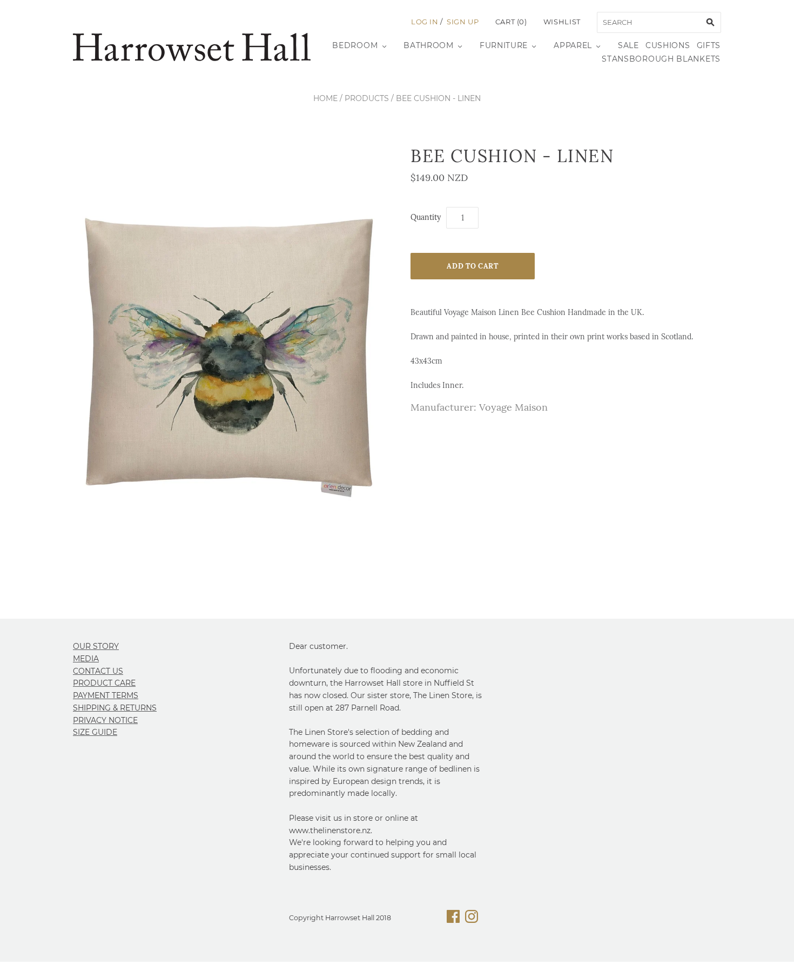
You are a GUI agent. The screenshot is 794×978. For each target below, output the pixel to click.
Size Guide (95, 732)
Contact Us (98, 671)
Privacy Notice (105, 720)
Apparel (573, 45)
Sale (628, 45)
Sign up (463, 21)
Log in (425, 21)
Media (86, 659)
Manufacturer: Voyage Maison (479, 407)
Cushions (667, 45)
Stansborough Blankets (661, 59)
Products (367, 98)
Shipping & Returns (115, 708)
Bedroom (355, 45)
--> (192, 47)
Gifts (709, 45)
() (511, 21)
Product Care (104, 683)
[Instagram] (471, 918)
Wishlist (562, 21)
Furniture (504, 45)
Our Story (96, 646)
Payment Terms (105, 695)
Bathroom (428, 45)
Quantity (426, 217)
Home (325, 98)
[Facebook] (453, 918)
